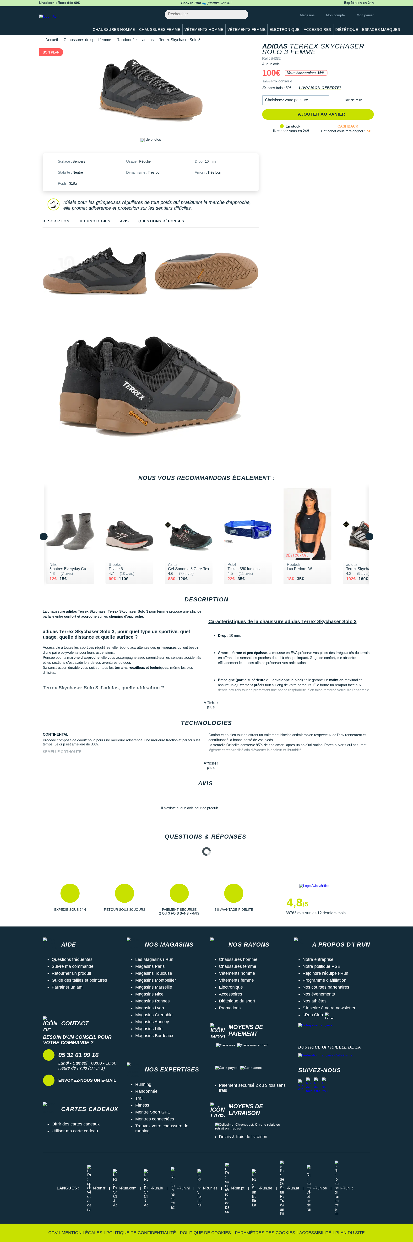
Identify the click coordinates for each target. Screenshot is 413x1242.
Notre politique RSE (321, 966)
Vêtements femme (236, 980)
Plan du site (350, 1232)
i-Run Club (313, 1014)
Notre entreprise (318, 959)
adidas (148, 40)
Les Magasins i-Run (154, 959)
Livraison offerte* (320, 88)
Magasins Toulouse (153, 973)
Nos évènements (319, 994)
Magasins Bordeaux (154, 1035)
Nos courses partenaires (326, 987)
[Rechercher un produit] (242, 14)
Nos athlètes (314, 1001)
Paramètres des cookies (265, 1232)
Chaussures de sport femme (87, 40)
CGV (53, 1232)
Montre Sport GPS (152, 1112)
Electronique (231, 987)
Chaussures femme (237, 966)
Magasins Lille (149, 1028)
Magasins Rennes (152, 1001)
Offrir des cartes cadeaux (76, 1124)
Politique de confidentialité (141, 1232)
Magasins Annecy (152, 1021)
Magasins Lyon (149, 1008)
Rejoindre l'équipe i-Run (325, 973)
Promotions (230, 1008)
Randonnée (127, 40)
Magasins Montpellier (155, 980)
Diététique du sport (237, 1001)
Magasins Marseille (153, 987)
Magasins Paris (150, 966)
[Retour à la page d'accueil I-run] (62, 23)
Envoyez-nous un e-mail (87, 1080)
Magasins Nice (149, 994)
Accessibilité (315, 1232)
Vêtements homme (237, 973)
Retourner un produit (71, 973)
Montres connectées (154, 1119)
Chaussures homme (238, 959)
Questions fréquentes (72, 959)
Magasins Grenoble (154, 1014)
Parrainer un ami (67, 987)
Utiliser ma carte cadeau (75, 1131)
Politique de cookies (205, 1232)
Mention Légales (82, 1232)
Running (143, 1084)
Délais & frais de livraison (243, 1136)
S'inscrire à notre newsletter (329, 1008)
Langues (68, 1188)
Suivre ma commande (72, 966)
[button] (295, 100)
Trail (139, 1098)
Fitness (142, 1105)
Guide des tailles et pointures (79, 980)
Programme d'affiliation (324, 980)
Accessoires (230, 994)
